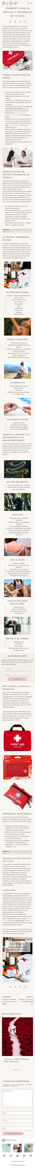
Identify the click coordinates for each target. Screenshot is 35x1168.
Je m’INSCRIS (17, 679)
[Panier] (28, 3)
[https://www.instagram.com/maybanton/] (4, 1156)
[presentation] (17, 1036)
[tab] (14, 1069)
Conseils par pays (14, 125)
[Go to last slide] (4, 1043)
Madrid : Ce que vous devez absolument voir (26, 1000)
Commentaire (8, 1091)
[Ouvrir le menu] (31, 3)
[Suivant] (30, 1043)
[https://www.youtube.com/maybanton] (11, 1156)
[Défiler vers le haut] (31, 1165)
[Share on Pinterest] (20, 22)
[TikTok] (17, 1156)
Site (4, 1128)
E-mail (5, 1120)
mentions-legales (17, 1161)
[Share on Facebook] (15, 22)
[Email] (31, 1156)
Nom (5, 1113)
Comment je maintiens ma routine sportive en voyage (9, 1000)
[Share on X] (10, 22)
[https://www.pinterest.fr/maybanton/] (24, 1156)
